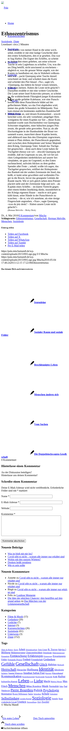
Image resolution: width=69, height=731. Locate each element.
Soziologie (6, 41)
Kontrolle (48, 677)
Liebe (38, 681)
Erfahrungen (35, 656)
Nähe (61, 686)
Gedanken (13, 619)
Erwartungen (59, 656)
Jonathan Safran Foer (34, 673)
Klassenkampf (57, 673)
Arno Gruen (42, 650)
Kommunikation (11, 676)
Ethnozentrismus (24, 218)
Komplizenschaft (28, 677)
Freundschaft (37, 659)
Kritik (55, 677)
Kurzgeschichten (16, 628)
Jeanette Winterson (15, 673)
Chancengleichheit (34, 652)
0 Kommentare (26, 215)
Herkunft (60, 665)
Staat (61, 699)
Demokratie (47, 653)
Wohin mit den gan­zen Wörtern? (24, 559)
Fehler (4, 659)
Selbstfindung (10, 698)
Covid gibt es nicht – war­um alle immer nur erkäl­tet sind (36, 556)
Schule (45, 693)
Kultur (61, 676)
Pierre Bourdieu (22, 690)
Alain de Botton (7, 650)
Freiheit (26, 659)
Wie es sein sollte (16, 565)
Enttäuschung (18, 656)
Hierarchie (21, 669)
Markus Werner (56, 681)
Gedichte (12, 622)
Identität (46, 668)
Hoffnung (32, 669)
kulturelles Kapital (9, 681)
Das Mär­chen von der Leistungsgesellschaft (27, 602)
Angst (16, 650)
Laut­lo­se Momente (26, 595)
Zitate (16, 41)
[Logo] (4, 7)
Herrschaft (8, 669)
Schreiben (37, 694)
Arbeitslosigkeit (31, 650)
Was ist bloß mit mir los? (20, 553)
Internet (11, 625)
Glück (43, 664)
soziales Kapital (25, 699)
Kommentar (8, 514)
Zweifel (45, 702)
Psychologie (51, 690)
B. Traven (53, 649)
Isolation (4, 673)
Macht (47, 681)
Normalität (54, 686)
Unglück (21, 701)
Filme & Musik (15, 616)
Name (5, 496)
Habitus (52, 664)
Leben (23, 680)
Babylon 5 (62, 650)
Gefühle (8, 664)
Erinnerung (48, 656)
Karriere (48, 673)
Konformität (40, 677)
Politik (38, 690)
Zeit (39, 702)
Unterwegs (13, 634)
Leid (31, 681)
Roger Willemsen (20, 694)
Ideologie (59, 669)
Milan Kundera (33, 686)
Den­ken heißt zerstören (19, 562)
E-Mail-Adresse (10, 502)
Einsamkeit (5, 656)
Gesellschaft (40, 218)
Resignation (6, 694)
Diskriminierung (58, 653)
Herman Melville (56, 218)
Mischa (42, 215)
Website (5, 508)
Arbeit (22, 649)
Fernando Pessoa (15, 660)
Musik (45, 686)
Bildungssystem (18, 652)
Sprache (55, 699)
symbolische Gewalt (9, 702)
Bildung (5, 652)
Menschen (6, 221)
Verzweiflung (32, 702)
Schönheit (53, 694)
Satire (30, 694)
